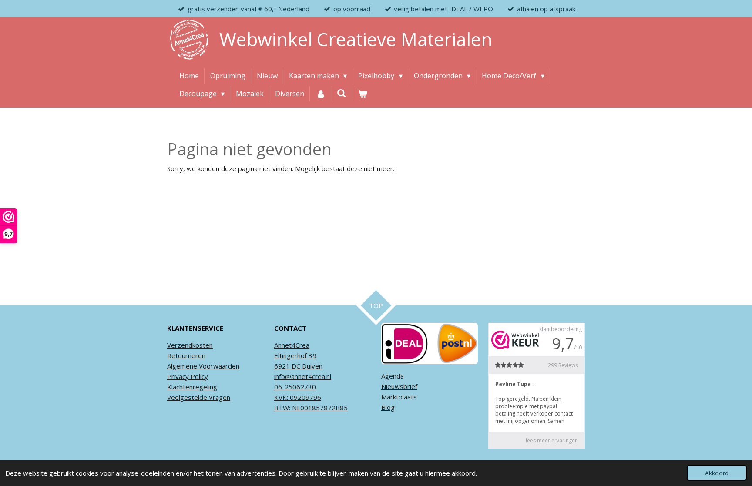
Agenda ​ (393, 376)
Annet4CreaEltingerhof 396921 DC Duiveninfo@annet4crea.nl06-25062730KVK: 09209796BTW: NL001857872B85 (311, 376)
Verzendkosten (190, 345)
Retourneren (186, 355)
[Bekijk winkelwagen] (362, 94)
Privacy (178, 376)
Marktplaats (399, 396)
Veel (173, 397)
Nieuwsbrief (399, 386)
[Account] (320, 94)
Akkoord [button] (716, 473)
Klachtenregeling (192, 386)
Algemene (182, 366)
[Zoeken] (341, 93)
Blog (388, 407)
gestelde (193, 397)
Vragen (218, 397)
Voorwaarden (218, 366)
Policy (198, 376)
